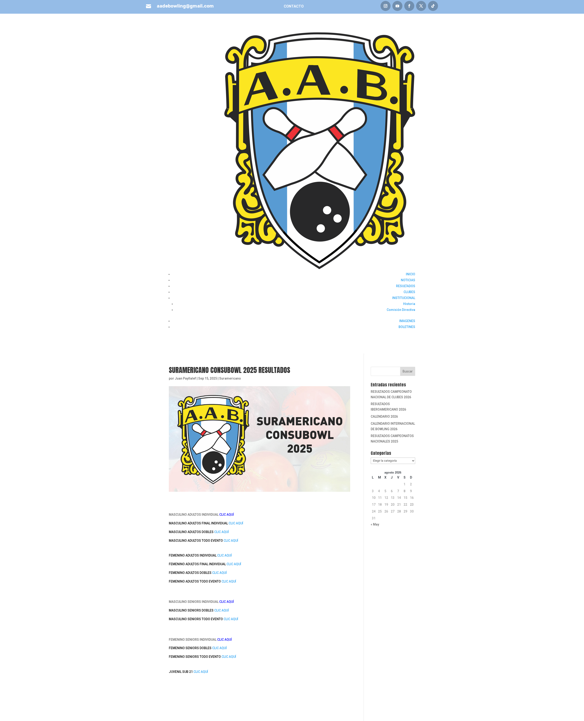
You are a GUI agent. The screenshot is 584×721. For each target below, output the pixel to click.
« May (375, 524)
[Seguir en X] (421, 6)
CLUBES (409, 292)
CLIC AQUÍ (236, 523)
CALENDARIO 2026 (384, 416)
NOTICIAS (408, 280)
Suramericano (230, 378)
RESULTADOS (405, 286)
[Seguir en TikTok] (433, 6)
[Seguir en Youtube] (397, 6)
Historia (409, 304)
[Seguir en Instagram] (386, 6)
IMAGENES (407, 321)
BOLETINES (407, 327)
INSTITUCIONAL (403, 298)
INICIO (410, 274)
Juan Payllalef (185, 378)
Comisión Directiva (401, 310)
